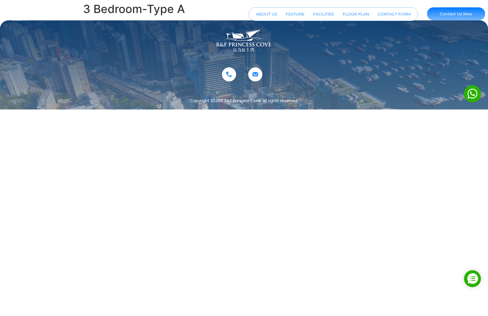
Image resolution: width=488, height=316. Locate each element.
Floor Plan (356, 14)
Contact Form (394, 14)
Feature (295, 14)
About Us (266, 14)
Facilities (323, 14)
